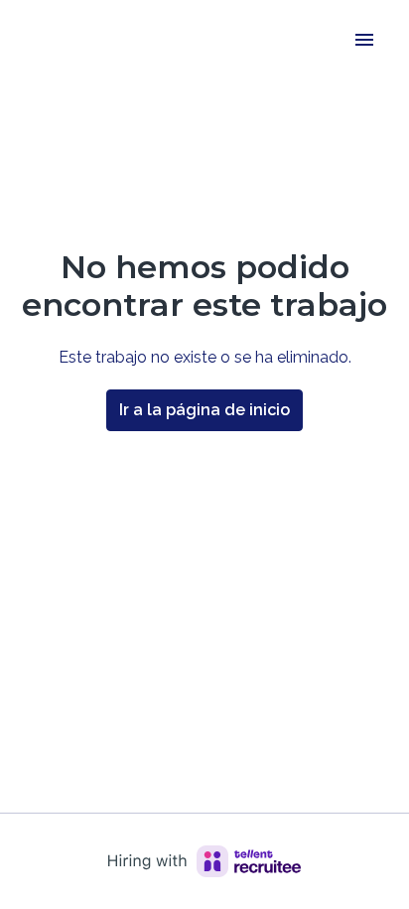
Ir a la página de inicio (204, 409)
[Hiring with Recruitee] (204, 861)
